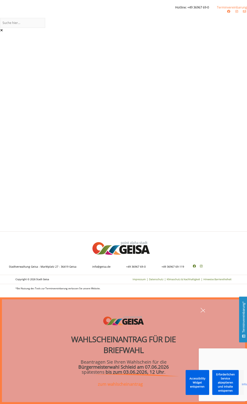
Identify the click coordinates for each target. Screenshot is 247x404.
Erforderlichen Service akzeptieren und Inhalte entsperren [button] (225, 382)
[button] (123, 15)
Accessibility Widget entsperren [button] (197, 382)
